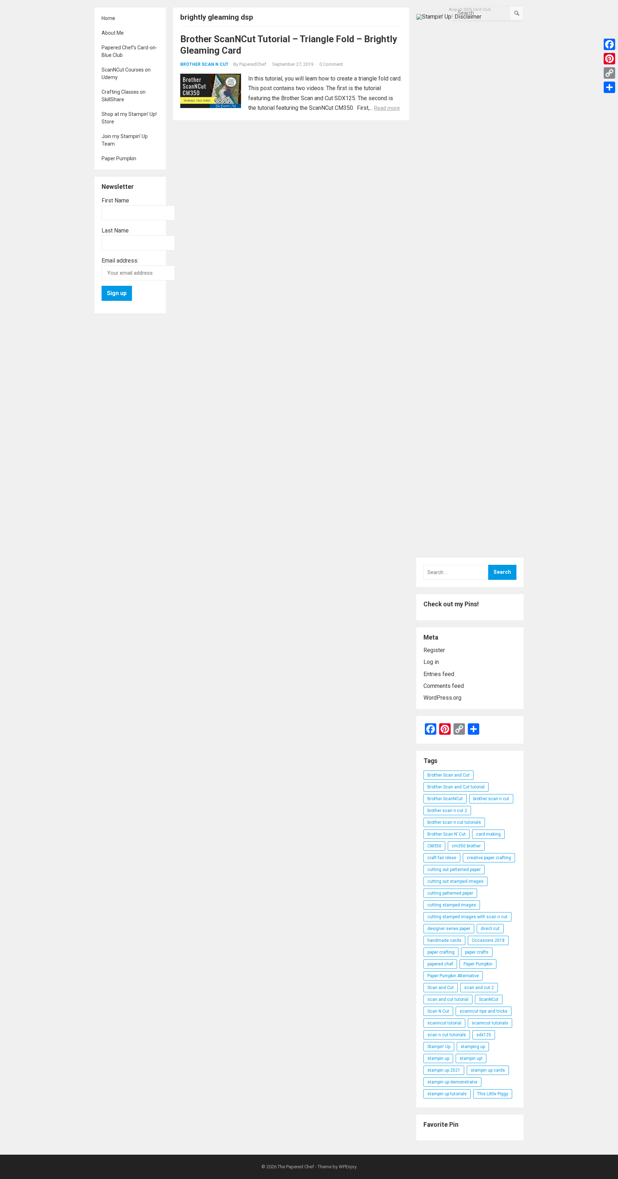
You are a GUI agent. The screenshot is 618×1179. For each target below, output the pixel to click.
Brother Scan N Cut (204, 64)
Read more (387, 108)
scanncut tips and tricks (483, 1011)
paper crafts (477, 952)
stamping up (473, 1046)
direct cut (490, 928)
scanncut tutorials (490, 1023)
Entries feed (438, 674)
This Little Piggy (492, 1093)
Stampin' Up (438, 1046)
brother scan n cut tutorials (454, 822)
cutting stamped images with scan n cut (467, 916)
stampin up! (471, 1058)
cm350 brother (466, 845)
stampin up (438, 1058)
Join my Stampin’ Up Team (125, 140)
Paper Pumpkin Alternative (453, 975)
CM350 (434, 845)
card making (488, 834)
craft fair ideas (441, 857)
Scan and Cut (440, 987)
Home (108, 18)
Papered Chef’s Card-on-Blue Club (129, 51)
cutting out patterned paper (454, 869)
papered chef (440, 964)
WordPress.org (442, 697)
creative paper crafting (489, 857)
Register (434, 650)
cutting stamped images (451, 905)
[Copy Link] (609, 73)
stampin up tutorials (447, 1093)
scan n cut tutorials (446, 1034)
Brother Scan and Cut (448, 775)
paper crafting (441, 952)
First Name (115, 200)
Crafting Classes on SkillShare (124, 95)
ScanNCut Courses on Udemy (126, 73)
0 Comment (331, 64)
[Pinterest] (609, 59)
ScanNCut (489, 999)
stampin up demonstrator (452, 1082)
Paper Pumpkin (119, 158)
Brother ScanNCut (445, 798)
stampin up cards (488, 1070)
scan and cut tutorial (448, 999)
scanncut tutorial (444, 1023)
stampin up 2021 (443, 1070)
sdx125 (483, 1034)
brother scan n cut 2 (447, 810)
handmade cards (444, 940)
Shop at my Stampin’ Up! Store (129, 117)
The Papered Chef (296, 1166)
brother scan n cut (491, 798)
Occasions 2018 (488, 940)
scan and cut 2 (479, 987)
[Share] (609, 87)
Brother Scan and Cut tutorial (456, 786)
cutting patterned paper (450, 893)
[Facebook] (609, 44)
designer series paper (448, 928)
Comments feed (443, 686)
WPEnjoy (348, 1166)
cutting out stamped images (455, 881)
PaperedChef (252, 64)
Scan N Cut (438, 1011)
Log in (431, 662)
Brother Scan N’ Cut (446, 834)
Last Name (115, 230)
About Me (113, 33)
